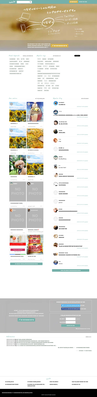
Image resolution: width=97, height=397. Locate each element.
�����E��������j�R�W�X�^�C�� (49, 73)
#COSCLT (45, 66)
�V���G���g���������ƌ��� (26, 263)
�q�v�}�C (40, 61)
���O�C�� (83, 1)
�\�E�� (46, 90)
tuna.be (48, 378)
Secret (45, 80)
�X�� (57, 85)
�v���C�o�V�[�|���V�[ (36, 384)
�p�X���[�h (62, 322)
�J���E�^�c (76, 384)
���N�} (40, 88)
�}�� (11, 66)
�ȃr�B (60, 45)
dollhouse (47, 83)
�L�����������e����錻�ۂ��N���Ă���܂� (33, 341)
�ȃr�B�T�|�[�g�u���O (66, 347)
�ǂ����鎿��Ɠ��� (82, 347)
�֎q (18, 59)
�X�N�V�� (53, 68)
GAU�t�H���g (88, 350)
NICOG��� (40, 63)
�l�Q (27, 59)
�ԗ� (56, 78)
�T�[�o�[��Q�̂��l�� (24, 339)
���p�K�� (31, 385)
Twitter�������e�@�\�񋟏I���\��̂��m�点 (31, 344)
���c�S (40, 90)
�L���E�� (13, 68)
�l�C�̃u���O (54, 381)
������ (26, 61)
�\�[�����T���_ (20, 66)
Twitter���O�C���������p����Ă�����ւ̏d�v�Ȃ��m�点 (36, 345)
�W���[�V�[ (13, 71)
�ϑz (49, 88)
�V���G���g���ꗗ (34, 381)
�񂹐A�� (48, 85)
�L (42, 83)
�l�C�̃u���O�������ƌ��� (71, 270)
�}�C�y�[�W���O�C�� (80, 381)
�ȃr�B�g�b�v (9, 381)
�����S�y (41, 85)
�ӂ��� (81, 350)
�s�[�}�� (12, 59)
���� (44, 59)
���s (22, 63)
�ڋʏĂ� (22, 59)
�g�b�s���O (13, 61)
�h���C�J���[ (14, 63)
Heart (49, 75)
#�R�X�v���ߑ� (49, 63)
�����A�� (52, 80)
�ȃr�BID (62, 318)
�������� (50, 78)
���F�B (40, 75)
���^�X (20, 68)
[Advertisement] (76, 68)
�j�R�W (21, 71)
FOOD (45, 88)
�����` (40, 80)
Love (45, 75)
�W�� (47, 68)
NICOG (39, 59)
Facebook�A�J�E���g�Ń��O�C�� (71, 308)
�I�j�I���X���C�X (15, 73)
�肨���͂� (50, 59)
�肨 (53, 85)
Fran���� (40, 68)
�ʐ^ (43, 78)
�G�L (39, 71)
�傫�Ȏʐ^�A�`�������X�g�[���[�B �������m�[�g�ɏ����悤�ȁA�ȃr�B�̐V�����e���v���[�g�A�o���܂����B (26, 312)
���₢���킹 (54, 384)
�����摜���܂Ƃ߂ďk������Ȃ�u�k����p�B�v (17, 392)
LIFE (39, 83)
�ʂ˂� (20, 61)
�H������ (55, 75)
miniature (52, 83)
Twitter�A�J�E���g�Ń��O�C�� (71, 305)
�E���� (51, 66)
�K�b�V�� (55, 88)
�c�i (27, 63)
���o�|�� (48, 61)
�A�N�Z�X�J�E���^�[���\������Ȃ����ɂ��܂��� (35, 342)
